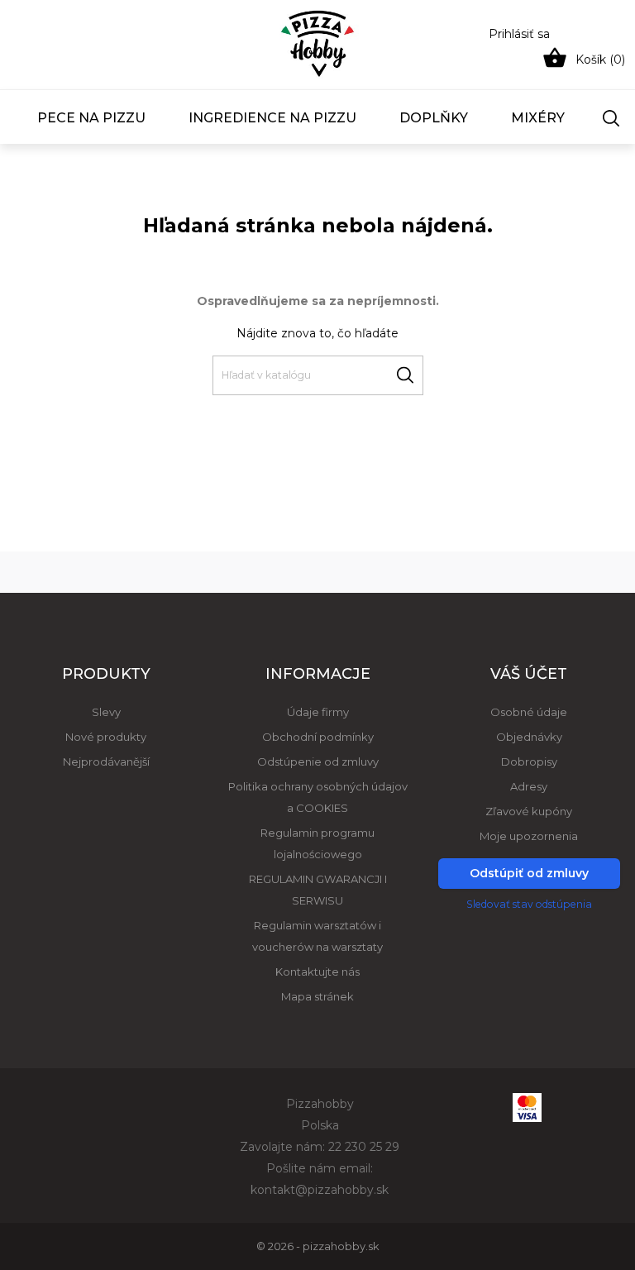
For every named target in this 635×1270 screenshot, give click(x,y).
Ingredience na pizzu (272, 118)
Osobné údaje (528, 712)
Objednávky (529, 736)
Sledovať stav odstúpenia (529, 904)
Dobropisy (529, 761)
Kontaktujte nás (317, 971)
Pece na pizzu (91, 118)
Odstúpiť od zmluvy (529, 873)
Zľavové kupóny (528, 811)
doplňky (433, 118)
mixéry (538, 118)
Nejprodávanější (106, 761)
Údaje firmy (318, 712)
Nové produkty (105, 736)
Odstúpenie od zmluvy (318, 761)
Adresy (528, 786)
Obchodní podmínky (318, 736)
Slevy (106, 712)
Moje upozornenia (529, 836)
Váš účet (528, 674)
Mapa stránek (317, 996)
